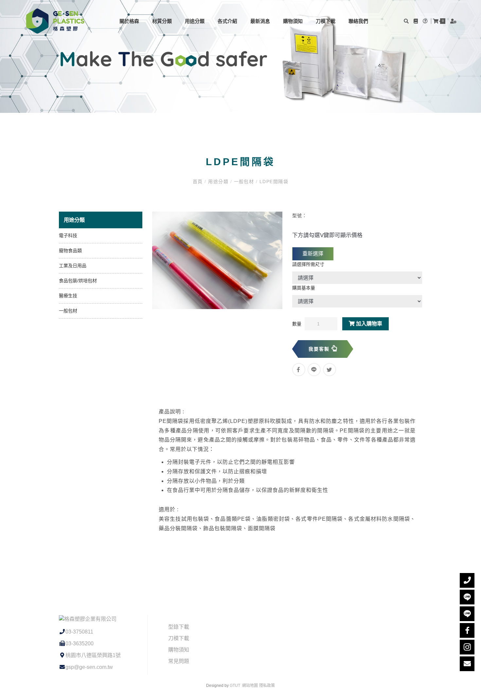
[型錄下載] (416, 21)
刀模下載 (325, 21)
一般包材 (244, 181)
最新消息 (260, 21)
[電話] (467, 580)
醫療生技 (68, 295)
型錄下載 (178, 627)
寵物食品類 (70, 250)
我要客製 (320, 349)
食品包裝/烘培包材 (78, 280)
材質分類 (162, 21)
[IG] (467, 647)
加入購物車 (368, 323)
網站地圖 (250, 685)
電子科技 (68, 235)
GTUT (235, 685)
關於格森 (129, 21)
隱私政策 (267, 685)
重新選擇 (312, 253)
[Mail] (467, 663)
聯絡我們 (358, 21)
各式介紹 (227, 21)
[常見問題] (426, 21)
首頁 (199, 181)
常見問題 (178, 661)
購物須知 (293, 21)
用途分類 (195, 21)
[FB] (467, 630)
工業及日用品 (72, 265)
